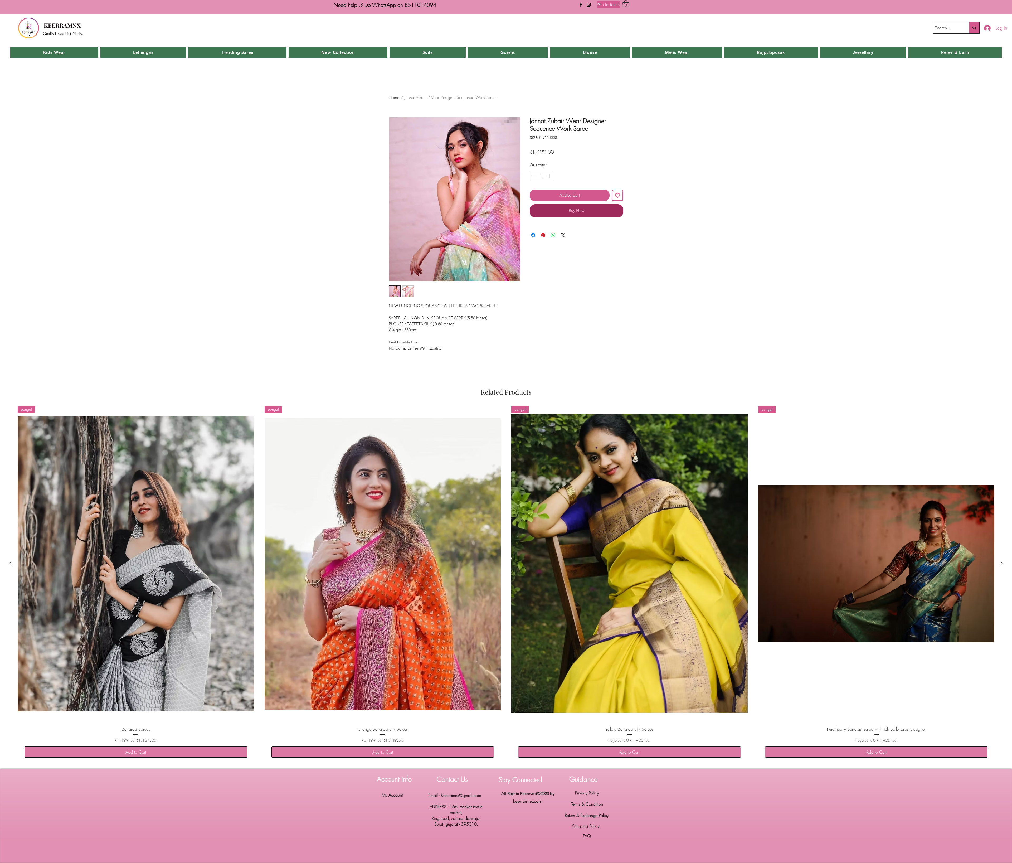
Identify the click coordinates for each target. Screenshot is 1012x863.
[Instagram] (588, 4)
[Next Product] (1002, 563)
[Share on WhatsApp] (553, 235)
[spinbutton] (542, 176)
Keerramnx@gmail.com (461, 795)
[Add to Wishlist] (618, 195)
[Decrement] (534, 176)
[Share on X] (563, 235)
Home (394, 97)
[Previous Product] (10, 563)
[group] (506, 585)
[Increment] (549, 176)
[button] (625, 4)
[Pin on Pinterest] (543, 235)
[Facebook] (580, 4)
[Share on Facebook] (533, 235)
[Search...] (974, 27)
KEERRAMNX (62, 25)
